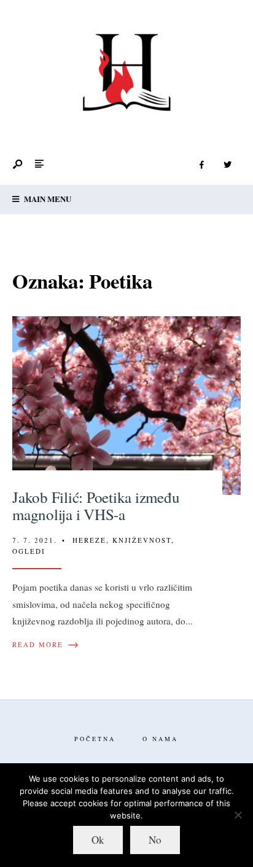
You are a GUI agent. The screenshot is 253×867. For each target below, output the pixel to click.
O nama (160, 738)
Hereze (89, 540)
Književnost (141, 540)
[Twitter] (227, 165)
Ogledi (28, 551)
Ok (97, 840)
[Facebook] (201, 165)
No (155, 840)
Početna (94, 738)
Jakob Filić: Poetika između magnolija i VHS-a (95, 505)
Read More (46, 644)
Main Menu (46, 198)
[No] (238, 815)
